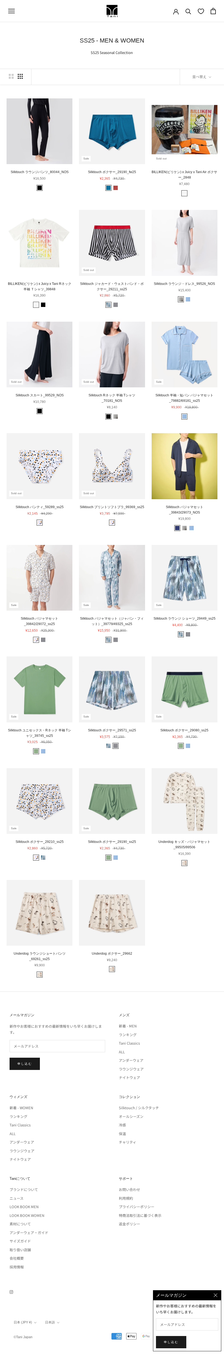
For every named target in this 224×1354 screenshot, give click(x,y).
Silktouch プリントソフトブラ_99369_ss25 (112, 507)
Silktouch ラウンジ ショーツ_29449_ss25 (185, 618)
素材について (20, 1223)
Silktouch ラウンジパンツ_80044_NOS (40, 172)
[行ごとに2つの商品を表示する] (11, 76)
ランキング (128, 1034)
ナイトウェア (129, 1077)
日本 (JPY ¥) (23, 1322)
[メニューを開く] (11, 11)
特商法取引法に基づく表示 (140, 1215)
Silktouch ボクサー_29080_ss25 (184, 730)
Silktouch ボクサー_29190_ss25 (112, 842)
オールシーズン (131, 1116)
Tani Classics (129, 1043)
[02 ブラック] (39, 188)
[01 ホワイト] (184, 193)
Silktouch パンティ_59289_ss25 (40, 507)
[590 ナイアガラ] (188, 299)
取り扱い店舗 (20, 1249)
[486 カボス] (36, 751)
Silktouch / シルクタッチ (139, 1107)
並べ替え (200, 77)
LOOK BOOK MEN (24, 1206)
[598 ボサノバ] (115, 188)
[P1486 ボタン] (39, 522)
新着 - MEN (128, 1026)
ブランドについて (24, 1189)
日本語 (50, 1322)
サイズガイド (20, 1241)
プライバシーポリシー (136, 1206)
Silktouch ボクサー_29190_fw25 (112, 172)
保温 (122, 1133)
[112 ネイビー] (177, 528)
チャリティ (127, 1142)
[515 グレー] (181, 299)
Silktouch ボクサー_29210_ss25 (40, 842)
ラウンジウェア (131, 1069)
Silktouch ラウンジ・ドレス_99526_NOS (184, 284)
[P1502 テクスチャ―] (108, 305)
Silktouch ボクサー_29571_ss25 (112, 730)
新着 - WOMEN (21, 1107)
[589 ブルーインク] (108, 188)
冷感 (122, 1124)
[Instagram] (11, 1291)
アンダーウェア (131, 1060)
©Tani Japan (23, 1337)
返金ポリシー (129, 1223)
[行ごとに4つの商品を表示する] (20, 76)
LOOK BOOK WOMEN (27, 1215)
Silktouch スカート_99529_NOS (40, 395)
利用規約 (126, 1198)
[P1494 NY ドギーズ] (184, 863)
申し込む (24, 1063)
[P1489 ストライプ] (115, 305)
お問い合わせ (129, 1189)
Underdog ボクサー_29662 (112, 953)
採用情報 (17, 1266)
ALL (122, 1051)
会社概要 (17, 1258)
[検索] (188, 11)
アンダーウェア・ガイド (29, 1232)
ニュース (16, 1198)
